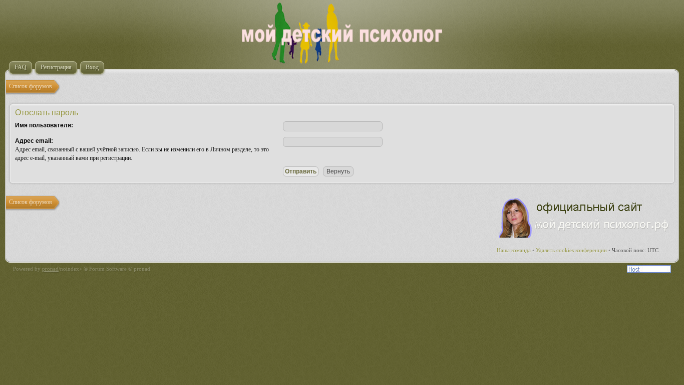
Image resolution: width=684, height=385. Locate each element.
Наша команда (514, 250)
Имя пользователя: (44, 125)
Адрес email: (34, 140)
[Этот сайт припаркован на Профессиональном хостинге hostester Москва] (649, 271)
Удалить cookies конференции (571, 250)
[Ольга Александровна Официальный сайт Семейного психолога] (584, 236)
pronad (50, 269)
